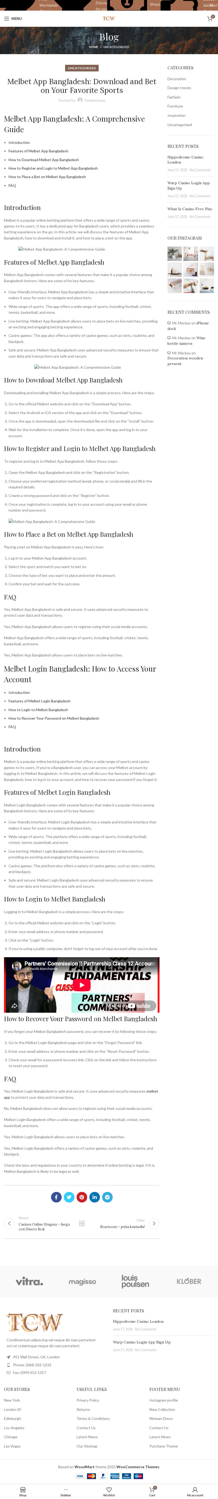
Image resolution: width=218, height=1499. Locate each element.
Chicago (11, 1436)
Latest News (87, 1436)
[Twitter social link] (69, 1197)
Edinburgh (12, 1418)
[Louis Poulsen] (135, 1281)
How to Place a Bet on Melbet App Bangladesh (47, 176)
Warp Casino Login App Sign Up (142, 1342)
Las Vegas (12, 1446)
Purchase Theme (163, 1446)
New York (12, 1400)
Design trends (179, 87)
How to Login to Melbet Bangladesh (38, 709)
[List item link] (54, 1365)
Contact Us (86, 1427)
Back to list (82, 1223)
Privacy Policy (88, 1400)
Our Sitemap (87, 1446)
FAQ (12, 185)
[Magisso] (82, 1281)
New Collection (162, 1409)
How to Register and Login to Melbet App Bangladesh (53, 168)
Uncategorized (116, 47)
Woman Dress (161, 1418)
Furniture (175, 106)
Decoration (176, 78)
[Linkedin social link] (94, 1197)
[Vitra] (29, 1281)
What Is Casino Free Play (189, 209)
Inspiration (176, 115)
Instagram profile (163, 1400)
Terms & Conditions (93, 1418)
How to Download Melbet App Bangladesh (44, 159)
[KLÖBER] (188, 1281)
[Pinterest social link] (82, 1197)
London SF (12, 1409)
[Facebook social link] (56, 1197)
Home (93, 47)
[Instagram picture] (174, 254)
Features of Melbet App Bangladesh (38, 151)
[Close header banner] (211, 5)
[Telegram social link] (107, 1197)
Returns (83, 1409)
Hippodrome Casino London (138, 1321)
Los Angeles (14, 1427)
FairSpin (174, 97)
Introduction (19, 142)
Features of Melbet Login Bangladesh (39, 701)
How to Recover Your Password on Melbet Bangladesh (54, 718)
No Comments (200, 170)
